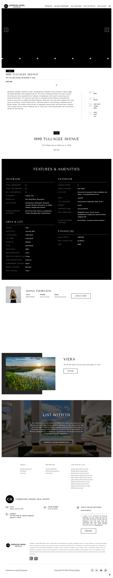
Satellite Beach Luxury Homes (79, 471)
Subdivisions (49, 473)
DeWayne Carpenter (26, 469)
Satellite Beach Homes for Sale (79, 469)
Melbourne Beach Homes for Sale (80, 481)
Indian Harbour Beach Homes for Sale (81, 475)
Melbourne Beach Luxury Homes (80, 483)
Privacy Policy (99, 525)
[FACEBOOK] (92, 570)
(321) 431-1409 (44, 297)
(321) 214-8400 (52, 509)
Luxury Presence (21, 570)
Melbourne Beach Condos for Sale (80, 486)
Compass (75, 543)
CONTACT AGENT (81, 296)
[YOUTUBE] (101, 570)
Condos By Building (51, 469)
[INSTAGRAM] (96, 570)
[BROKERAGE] (105, 570)
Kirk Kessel (23, 471)
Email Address (86, 510)
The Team (23, 473)
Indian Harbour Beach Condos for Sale (82, 479)
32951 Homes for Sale (77, 488)
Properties (48, 6)
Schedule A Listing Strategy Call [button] (56, 442)
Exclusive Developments (52, 471)
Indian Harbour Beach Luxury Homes (81, 477)
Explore (71, 371)
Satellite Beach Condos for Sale (80, 473)
